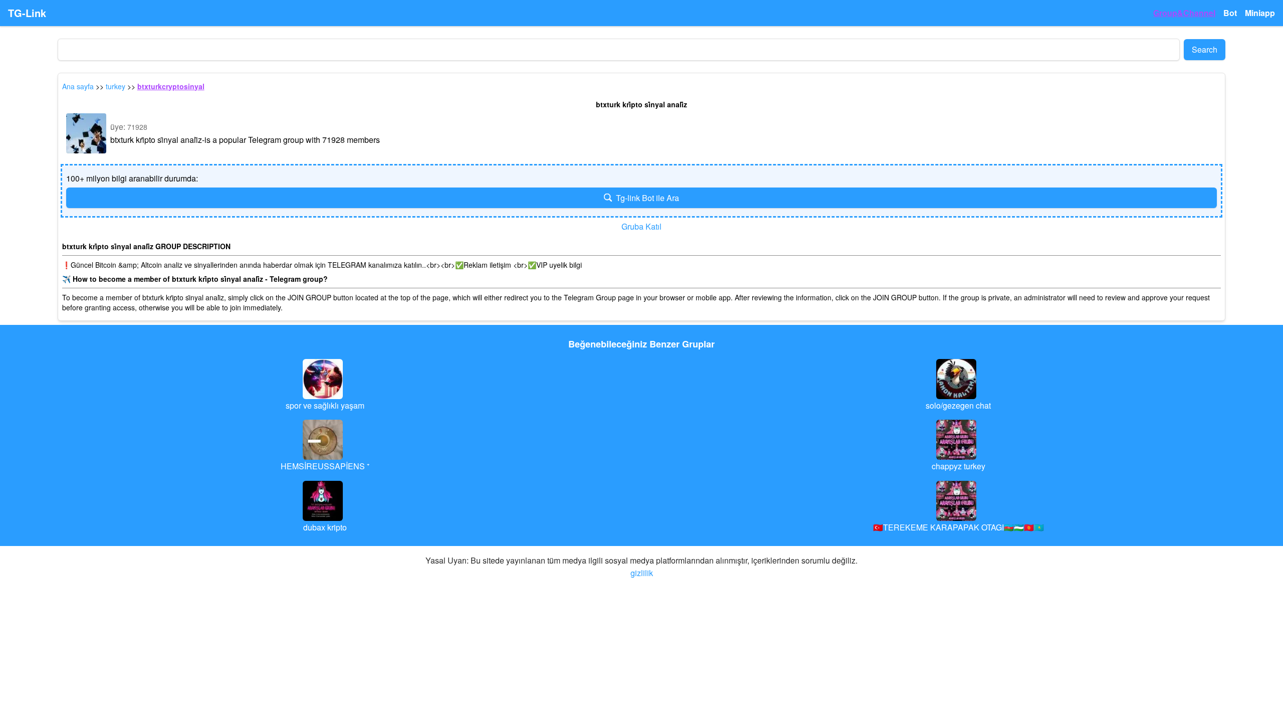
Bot (1230, 13)
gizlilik (641, 573)
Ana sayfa (78, 86)
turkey (115, 86)
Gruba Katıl (641, 226)
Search (1204, 49)
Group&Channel (1184, 13)
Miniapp (1260, 13)
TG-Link (27, 13)
